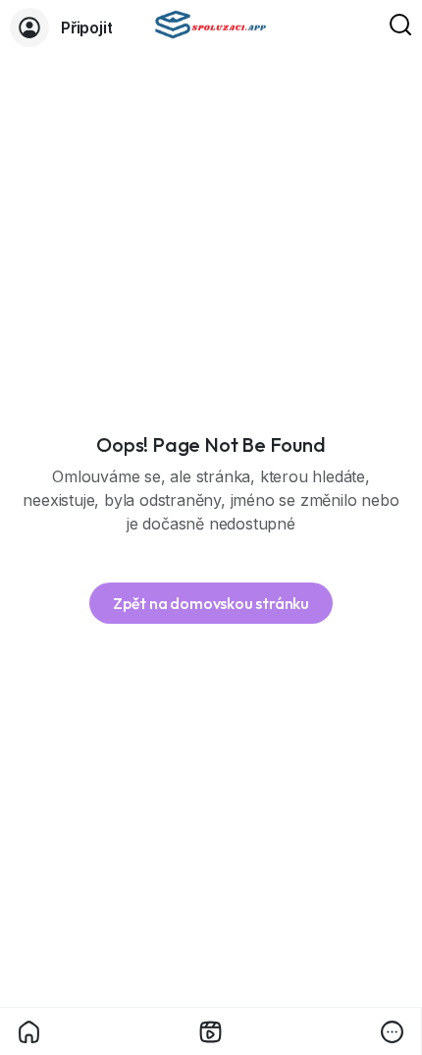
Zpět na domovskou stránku (211, 603)
